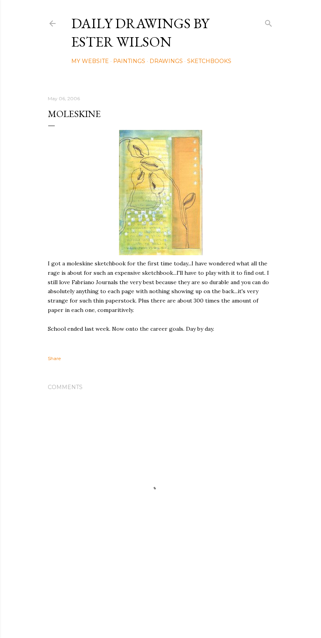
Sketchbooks (209, 61)
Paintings (129, 61)
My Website (90, 61)
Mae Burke (181, 615)
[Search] (268, 21)
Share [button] (54, 358)
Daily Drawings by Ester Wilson (140, 32)
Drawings (166, 61)
